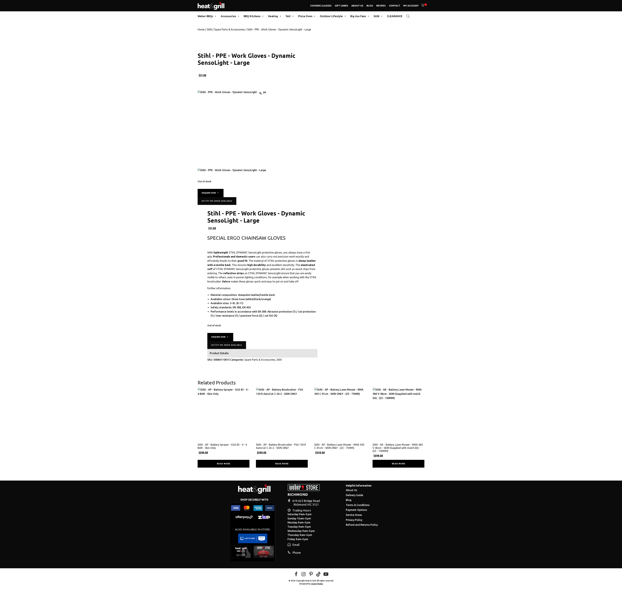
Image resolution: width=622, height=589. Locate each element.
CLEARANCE (394, 16)
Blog (370, 5)
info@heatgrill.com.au (301, 548)
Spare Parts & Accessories (229, 29)
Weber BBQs (205, 16)
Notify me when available (217, 201)
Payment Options (356, 509)
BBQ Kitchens (252, 16)
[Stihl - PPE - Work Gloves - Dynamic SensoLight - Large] (232, 170)
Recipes (381, 5)
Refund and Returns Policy (362, 524)
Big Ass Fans (358, 16)
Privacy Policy (354, 519)
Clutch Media (317, 584)
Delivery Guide (354, 495)
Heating (273, 16)
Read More (223, 464)
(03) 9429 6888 (296, 556)
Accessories (228, 16)
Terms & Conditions (358, 505)
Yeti (288, 16)
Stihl (376, 16)
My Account (411, 5)
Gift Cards (341, 5)
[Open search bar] (408, 16)
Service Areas (354, 514)
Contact (394, 5)
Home (201, 29)
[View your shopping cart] (422, 5)
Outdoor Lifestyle (331, 16)
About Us (357, 5)
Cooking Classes (321, 5)
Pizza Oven (305, 16)
